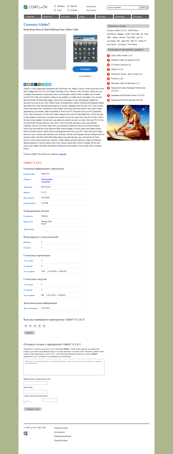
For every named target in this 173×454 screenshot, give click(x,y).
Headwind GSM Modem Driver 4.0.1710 (127, 95)
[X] (35, 84)
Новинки (119, 16)
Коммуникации (46, 179)
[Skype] (46, 84)
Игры (82, 16)
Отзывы (137, 16)
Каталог (65, 16)
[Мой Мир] (32, 84)
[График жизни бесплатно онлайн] (128, 140)
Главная (29, 16)
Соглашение (59, 432)
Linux (59, 10)
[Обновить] (33, 404)
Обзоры (101, 16)
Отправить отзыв (32, 409)
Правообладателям (62, 436)
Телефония (45, 182)
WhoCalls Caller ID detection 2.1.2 (125, 83)
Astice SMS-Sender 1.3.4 (121, 55)
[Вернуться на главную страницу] (36, 8)
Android (74, 10)
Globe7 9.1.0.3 (117, 69)
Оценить (29, 333)
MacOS (74, 6)
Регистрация (91, 10)
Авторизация (91, 6)
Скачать (85, 69)
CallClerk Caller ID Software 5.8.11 (125, 60)
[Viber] (39, 84)
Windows (61, 6)
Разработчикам (60, 440)
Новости (48, 16)
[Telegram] (49, 84)
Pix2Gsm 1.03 (117, 78)
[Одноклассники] (28, 84)
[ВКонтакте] (25, 84)
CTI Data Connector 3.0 (121, 65)
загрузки (62, 154)
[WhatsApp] (42, 84)
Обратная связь (61, 428)
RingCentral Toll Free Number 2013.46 (127, 100)
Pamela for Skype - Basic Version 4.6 (126, 74)
